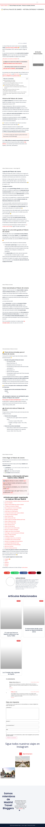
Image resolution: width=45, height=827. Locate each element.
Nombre (8, 721)
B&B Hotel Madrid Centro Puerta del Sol (13, 63)
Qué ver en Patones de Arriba (11, 548)
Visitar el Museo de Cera (10, 524)
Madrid (5, 5)
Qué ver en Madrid (8, 502)
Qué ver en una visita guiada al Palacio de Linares (13, 82)
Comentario (9, 707)
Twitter (6, 560)
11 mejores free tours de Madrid (11, 509)
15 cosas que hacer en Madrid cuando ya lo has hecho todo (17, 501)
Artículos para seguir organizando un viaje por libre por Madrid (14, 94)
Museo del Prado (7, 74)
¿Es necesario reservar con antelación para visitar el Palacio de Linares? (15, 87)
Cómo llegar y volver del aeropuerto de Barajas (14, 533)
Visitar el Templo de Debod (10, 534)
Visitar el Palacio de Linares (10, 521)
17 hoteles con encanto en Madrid (12, 506)
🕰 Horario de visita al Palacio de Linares (11, 89)
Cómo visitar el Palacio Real (10, 523)
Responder (11, 687)
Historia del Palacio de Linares (9, 80)
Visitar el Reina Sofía (9, 516)
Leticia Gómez (25, 567)
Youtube (6, 565)
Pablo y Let (13, 691)
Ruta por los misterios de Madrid (11, 529)
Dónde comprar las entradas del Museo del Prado (15, 519)
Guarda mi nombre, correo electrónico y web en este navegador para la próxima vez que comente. (22, 735)
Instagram (7, 559)
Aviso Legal (24, 825)
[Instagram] (20, 754)
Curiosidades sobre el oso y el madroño (13, 538)
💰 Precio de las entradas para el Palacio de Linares (13, 85)
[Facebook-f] (17, 810)
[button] (33, 2)
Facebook (7, 562)
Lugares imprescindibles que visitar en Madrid (14, 504)
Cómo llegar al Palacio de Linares (9, 90)
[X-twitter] (23, 810)
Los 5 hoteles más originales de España (11, 673)
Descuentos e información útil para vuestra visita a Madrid (14, 91)
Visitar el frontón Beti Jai (10, 526)
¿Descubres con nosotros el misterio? (10, 58)
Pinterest (6, 564)
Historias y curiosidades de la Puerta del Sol (13, 541)
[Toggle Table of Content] (26, 79)
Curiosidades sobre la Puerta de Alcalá (12, 539)
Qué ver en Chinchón (9, 546)
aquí (25, 481)
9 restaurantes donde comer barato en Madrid (14, 513)
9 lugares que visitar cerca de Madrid (12, 531)
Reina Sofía (16, 74)
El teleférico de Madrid (9, 536)
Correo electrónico (10, 725)
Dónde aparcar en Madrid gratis (11, 511)
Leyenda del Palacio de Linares (9, 81)
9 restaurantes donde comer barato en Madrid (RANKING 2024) (34, 630)
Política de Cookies (31, 825)
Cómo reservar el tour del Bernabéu (12, 528)
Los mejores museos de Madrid (11, 514)
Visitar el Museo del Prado (10, 518)
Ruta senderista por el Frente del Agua (12, 544)
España (2, 5)
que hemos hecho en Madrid (11, 47)
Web (7, 729)
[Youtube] (21, 810)
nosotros (21, 808)
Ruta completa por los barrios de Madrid (13, 508)
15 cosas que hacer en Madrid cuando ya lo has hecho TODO (11, 634)
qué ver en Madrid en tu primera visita (10, 75)
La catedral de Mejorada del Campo (12, 543)
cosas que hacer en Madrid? (9, 68)
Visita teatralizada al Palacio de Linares (11, 84)
